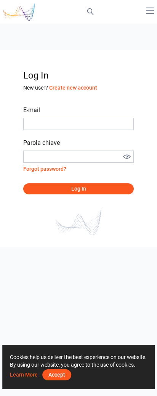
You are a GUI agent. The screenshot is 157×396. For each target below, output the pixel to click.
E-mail (31, 110)
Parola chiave (41, 142)
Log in (78, 189)
